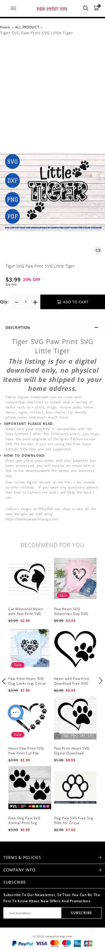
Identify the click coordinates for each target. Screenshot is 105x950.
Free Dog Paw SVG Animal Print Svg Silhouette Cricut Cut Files (26, 825)
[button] (4, 681)
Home (5, 27)
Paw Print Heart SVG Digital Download (72, 751)
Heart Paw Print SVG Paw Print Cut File (26, 751)
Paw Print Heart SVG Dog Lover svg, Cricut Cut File (27, 683)
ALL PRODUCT (27, 27)
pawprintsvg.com (59, 936)
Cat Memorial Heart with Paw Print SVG (25, 611)
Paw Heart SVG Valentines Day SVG (71, 611)
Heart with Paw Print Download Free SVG (72, 681)
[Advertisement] (52, 97)
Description (18, 327)
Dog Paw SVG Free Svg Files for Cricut (73, 820)
